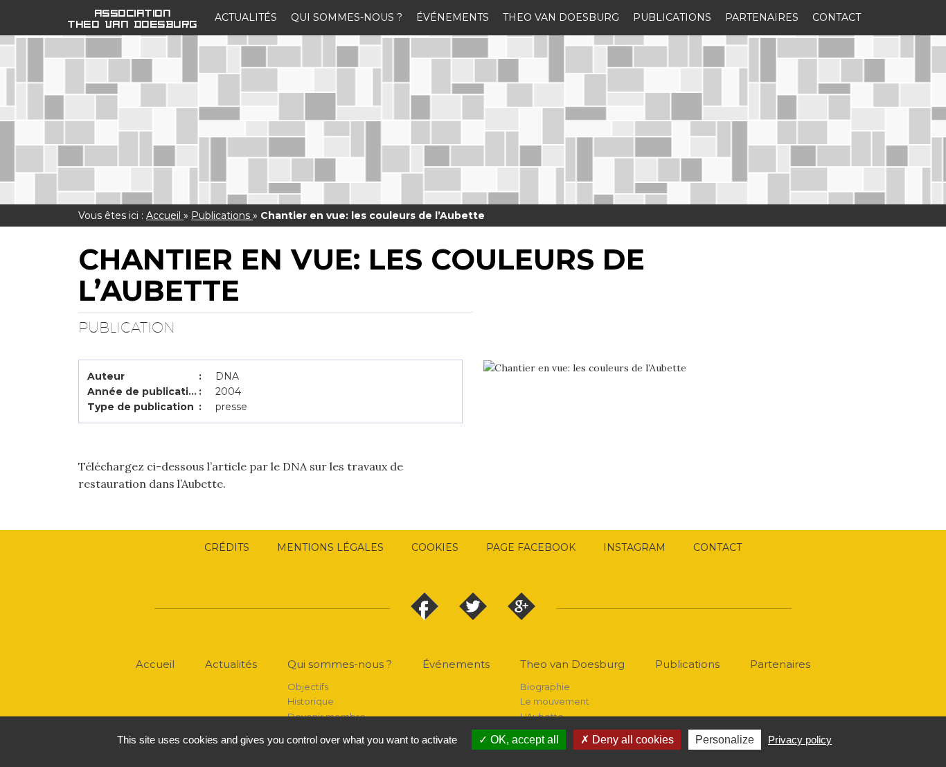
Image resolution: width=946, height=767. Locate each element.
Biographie (545, 686)
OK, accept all (523, 740)
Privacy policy (800, 740)
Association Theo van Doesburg (133, 18)
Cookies (434, 547)
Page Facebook (530, 547)
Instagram (634, 547)
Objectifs (307, 686)
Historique (310, 701)
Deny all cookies (631, 740)
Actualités (246, 17)
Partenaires (761, 17)
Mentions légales (330, 547)
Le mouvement (554, 701)
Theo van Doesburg (561, 17)
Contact (836, 17)
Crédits (226, 547)
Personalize (724, 740)
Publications (672, 17)
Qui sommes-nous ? (346, 17)
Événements (452, 17)
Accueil (165, 215)
